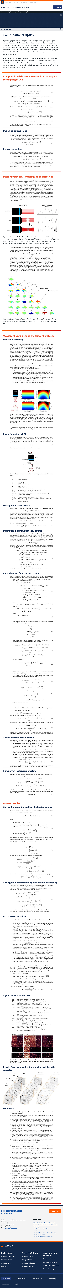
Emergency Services (49, 1259)
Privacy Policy (21, 1279)
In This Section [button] (6, 29)
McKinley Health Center (50, 1262)
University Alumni (27, 1256)
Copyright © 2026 (37, 1279)
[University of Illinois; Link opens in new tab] (7, 1246)
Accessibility (52, 1279)
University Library (48, 1269)
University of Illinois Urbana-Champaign (44, 1223)
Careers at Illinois (6, 1260)
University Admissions (8, 1256)
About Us (55, 1211)
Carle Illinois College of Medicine (42, 1229)
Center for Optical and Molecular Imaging (44, 1233)
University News (6, 1263)
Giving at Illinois (27, 1260)
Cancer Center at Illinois (39, 1235)
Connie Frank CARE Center (51, 1265)
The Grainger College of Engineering (43, 1236)
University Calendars (28, 1263)
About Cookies (6, 1278)
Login (16, 1284)
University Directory (28, 1266)
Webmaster (5, 1284)
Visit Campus (5, 1266)
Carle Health (36, 1231)
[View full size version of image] (61, 15)
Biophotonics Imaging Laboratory (11, 1212)
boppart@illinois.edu (11, 1228)
